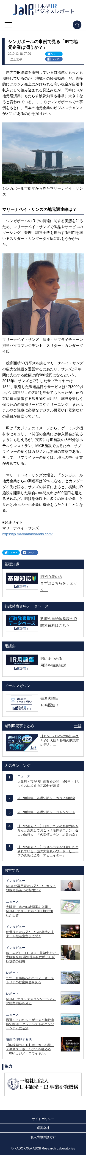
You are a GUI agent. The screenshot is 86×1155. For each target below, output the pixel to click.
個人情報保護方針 (43, 1137)
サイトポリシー (43, 1119)
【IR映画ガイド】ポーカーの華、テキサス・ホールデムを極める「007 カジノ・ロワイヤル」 (30, 1049)
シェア (55, 59)
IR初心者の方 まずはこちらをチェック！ (58, 583)
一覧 (77, 726)
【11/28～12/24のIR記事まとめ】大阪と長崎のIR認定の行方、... (59, 740)
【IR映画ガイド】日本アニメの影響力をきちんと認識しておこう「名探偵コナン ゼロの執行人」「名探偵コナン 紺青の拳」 (47, 830)
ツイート (55, 54)
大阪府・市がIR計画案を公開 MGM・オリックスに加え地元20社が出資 (29, 911)
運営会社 (43, 1128)
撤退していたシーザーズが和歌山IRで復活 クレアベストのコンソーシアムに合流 (30, 1024)
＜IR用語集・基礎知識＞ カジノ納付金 (46, 798)
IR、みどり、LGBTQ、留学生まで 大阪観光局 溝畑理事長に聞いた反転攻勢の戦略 (32, 957)
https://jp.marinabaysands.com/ (27, 534)
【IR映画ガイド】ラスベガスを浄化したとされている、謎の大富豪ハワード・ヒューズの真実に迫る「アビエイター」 (47, 851)
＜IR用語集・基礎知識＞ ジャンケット (46, 812)
